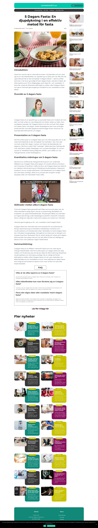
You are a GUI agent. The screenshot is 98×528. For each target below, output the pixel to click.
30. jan (32, 471)
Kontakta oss (59, 10)
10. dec (32, 487)
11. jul (59, 323)
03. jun (59, 372)
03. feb (59, 454)
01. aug (32, 323)
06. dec (59, 487)
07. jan (59, 471)
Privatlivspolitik (51, 525)
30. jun (32, 356)
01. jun (32, 389)
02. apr (32, 422)
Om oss (46, 10)
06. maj (32, 405)
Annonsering (38, 10)
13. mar (59, 438)
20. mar (32, 438)
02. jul (32, 339)
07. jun (32, 372)
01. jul (59, 339)
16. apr (59, 405)
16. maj (59, 389)
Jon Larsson (29, 28)
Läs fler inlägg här (40, 309)
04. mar (32, 454)
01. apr (59, 422)
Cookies (52, 10)
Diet (65, 28)
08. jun (59, 356)
